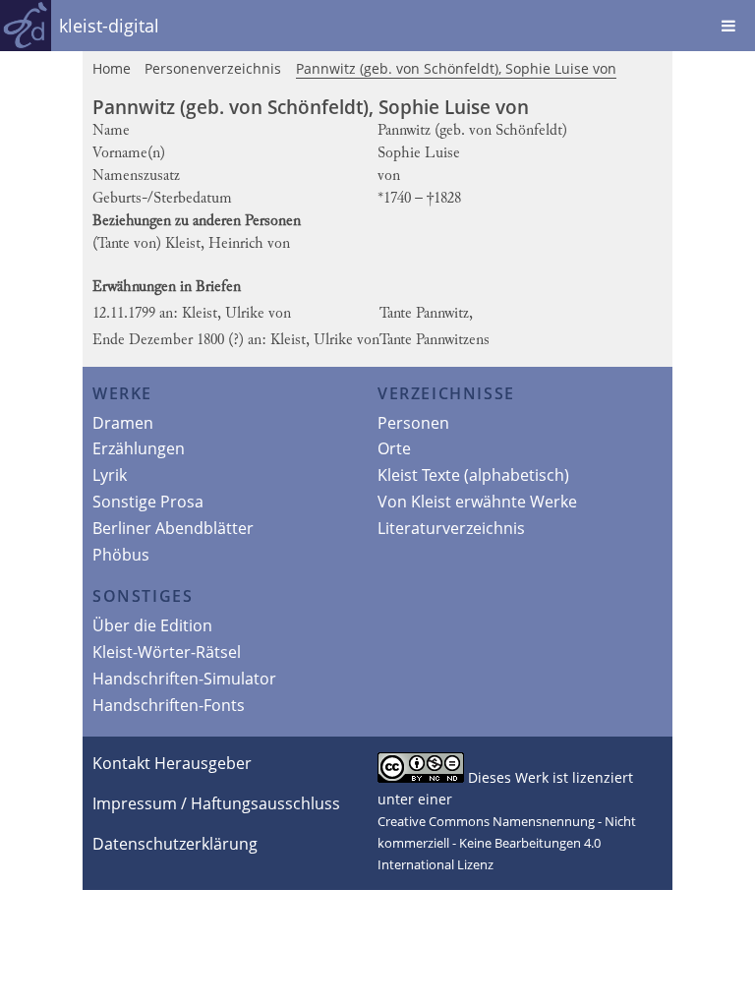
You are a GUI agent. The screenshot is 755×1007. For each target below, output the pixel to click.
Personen (413, 423)
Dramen (122, 423)
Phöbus (120, 554)
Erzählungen (138, 448)
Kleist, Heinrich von (227, 244)
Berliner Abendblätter (173, 528)
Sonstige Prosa (147, 501)
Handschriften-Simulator (184, 678)
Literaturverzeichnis (451, 528)
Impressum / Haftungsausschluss (216, 803)
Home (111, 68)
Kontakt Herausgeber (172, 763)
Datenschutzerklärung (175, 844)
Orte (394, 448)
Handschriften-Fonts (168, 705)
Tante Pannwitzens (434, 340)
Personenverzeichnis (213, 68)
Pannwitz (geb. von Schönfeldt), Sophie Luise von (456, 68)
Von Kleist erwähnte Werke (477, 501)
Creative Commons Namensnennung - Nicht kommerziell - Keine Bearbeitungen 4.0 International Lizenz (507, 842)
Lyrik (109, 475)
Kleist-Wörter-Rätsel (166, 652)
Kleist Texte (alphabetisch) (473, 475)
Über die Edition (152, 625)
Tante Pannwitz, (426, 314)
